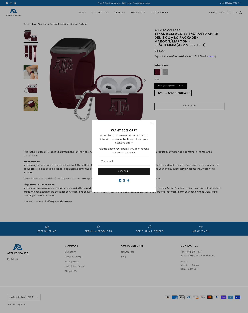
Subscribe (124, 171)
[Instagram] (124, 180)
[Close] (152, 123)
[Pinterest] (128, 180)
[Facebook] (120, 180)
